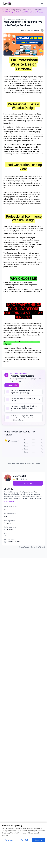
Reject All (24, 840)
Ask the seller (12, 385)
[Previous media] (7, 44)
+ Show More (9, 501)
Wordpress (39, 10)
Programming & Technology (21, 10)
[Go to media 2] (24, 52)
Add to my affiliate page (30, 30)
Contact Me (28, 483)
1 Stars (25, 452)
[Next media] (39, 44)
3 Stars (25, 446)
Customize (8, 840)
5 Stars (25, 440)
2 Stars (25, 449)
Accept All (39, 840)
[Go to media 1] (22, 52)
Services (5, 10)
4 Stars (25, 443)
